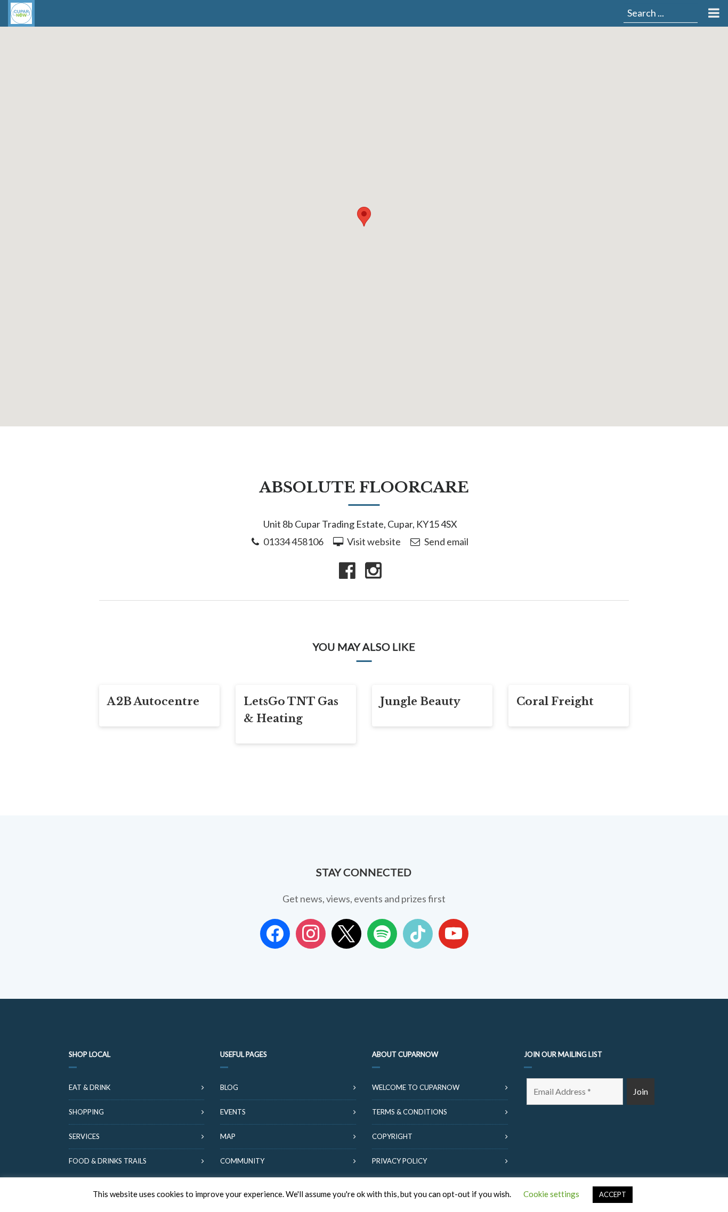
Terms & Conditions (409, 1112)
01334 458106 (293, 541)
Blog (229, 1087)
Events (233, 1112)
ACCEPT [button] (612, 1194)
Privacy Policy (399, 1161)
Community (242, 1161)
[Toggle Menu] (713, 13)
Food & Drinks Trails (108, 1161)
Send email (446, 541)
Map (228, 1136)
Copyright (392, 1136)
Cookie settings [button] (551, 1194)
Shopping (86, 1112)
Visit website (374, 541)
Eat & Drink (89, 1087)
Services (84, 1136)
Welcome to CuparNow (415, 1087)
